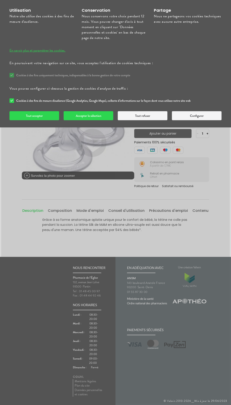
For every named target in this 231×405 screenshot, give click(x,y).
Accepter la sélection (88, 115)
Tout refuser (142, 115)
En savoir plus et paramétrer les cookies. (37, 50)
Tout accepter (34, 115)
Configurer (197, 115)
